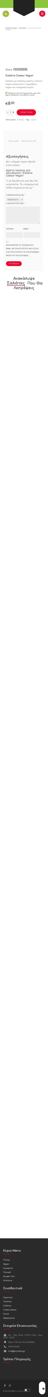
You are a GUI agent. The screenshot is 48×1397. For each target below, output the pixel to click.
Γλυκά (6, 1314)
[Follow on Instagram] (10, 1386)
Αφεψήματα (9, 1318)
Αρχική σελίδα (11, 28)
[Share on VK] (26, 69)
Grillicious (7, 1281)
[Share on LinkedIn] (23, 69)
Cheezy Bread (9, 1310)
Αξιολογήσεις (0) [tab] (28, 141)
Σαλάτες (22, 28)
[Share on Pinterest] (20, 69)
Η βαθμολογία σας (15, 195)
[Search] (42, 1384)
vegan (33, 120)
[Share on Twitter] (17, 69)
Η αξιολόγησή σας (15, 203)
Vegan (6, 1264)
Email (26, 229)
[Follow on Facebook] (5, 1386)
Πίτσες (6, 1260)
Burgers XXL (9, 1276)
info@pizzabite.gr (16, 1351)
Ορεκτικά (7, 1298)
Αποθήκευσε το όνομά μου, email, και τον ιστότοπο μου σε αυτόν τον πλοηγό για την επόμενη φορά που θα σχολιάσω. (22, 250)
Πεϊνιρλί (7, 1272)
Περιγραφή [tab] (14, 141)
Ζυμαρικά (8, 1268)
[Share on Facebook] (15, 69)
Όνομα (10, 229)
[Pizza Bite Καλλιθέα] (24, 4)
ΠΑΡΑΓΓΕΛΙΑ (26, 112)
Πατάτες (7, 1302)
